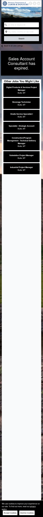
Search (21, 38)
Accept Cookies (10, 512)
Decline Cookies (27, 512)
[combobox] (21, 24)
